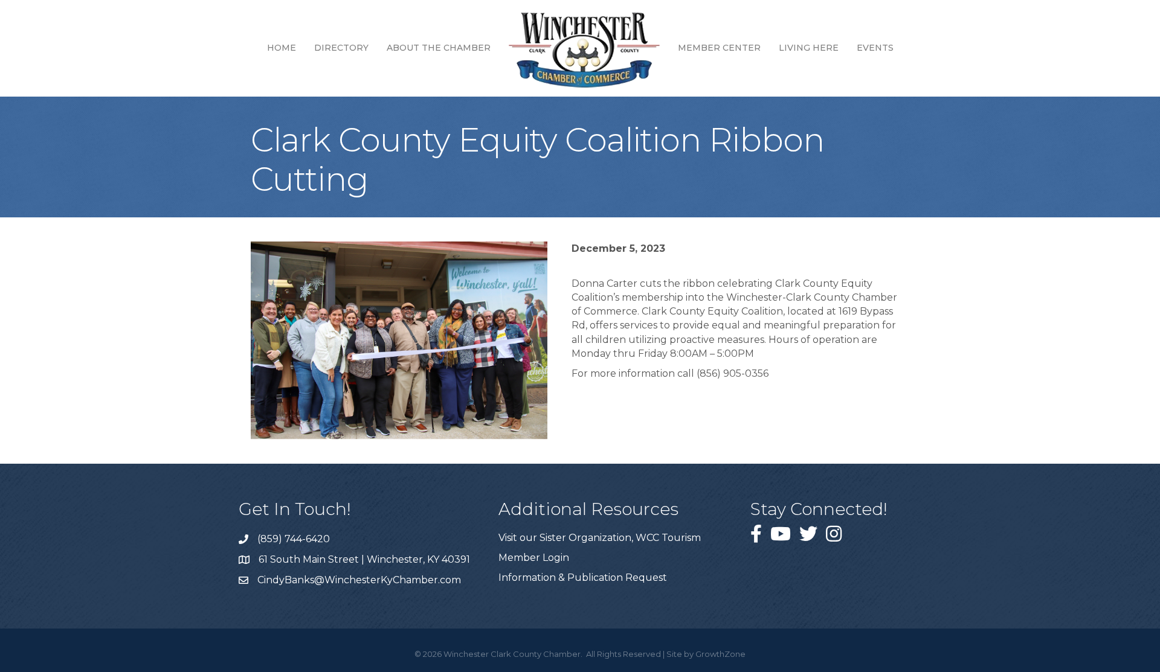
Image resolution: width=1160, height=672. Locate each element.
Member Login (533, 557)
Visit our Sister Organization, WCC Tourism (599, 537)
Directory (341, 47)
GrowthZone (720, 654)
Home (281, 47)
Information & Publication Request (582, 577)
